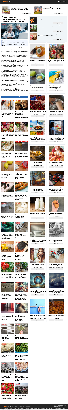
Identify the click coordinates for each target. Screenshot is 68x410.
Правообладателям (28, 409)
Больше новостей (15, 97)
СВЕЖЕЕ (59, 1)
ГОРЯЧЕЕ (65, 1)
